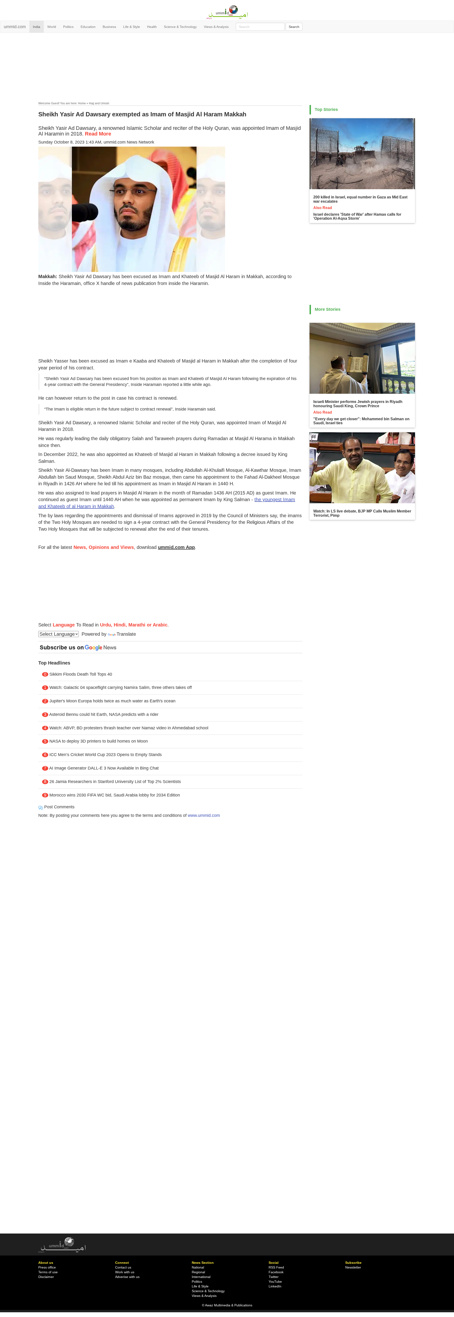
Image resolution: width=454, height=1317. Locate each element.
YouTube (275, 1281)
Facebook (276, 1272)
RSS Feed (276, 1267)
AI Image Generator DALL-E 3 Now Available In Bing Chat (104, 768)
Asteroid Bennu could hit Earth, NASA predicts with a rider (103, 714)
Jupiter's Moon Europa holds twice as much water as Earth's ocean (112, 701)
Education (88, 27)
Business (109, 27)
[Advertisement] (227, 68)
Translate (126, 634)
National (198, 1267)
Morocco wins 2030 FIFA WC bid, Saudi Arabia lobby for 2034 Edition (114, 795)
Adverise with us (127, 1277)
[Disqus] (170, 886)
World (51, 27)
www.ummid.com (204, 815)
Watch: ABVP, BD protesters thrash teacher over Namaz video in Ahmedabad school (128, 728)
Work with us (124, 1272)
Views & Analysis (216, 27)
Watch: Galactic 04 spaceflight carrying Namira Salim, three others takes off (120, 687)
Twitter (274, 1277)
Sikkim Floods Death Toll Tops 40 (80, 674)
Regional (198, 1272)
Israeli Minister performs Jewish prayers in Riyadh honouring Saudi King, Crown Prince (357, 404)
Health (152, 27)
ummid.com (15, 26)
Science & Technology (180, 27)
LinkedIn (275, 1286)
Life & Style (131, 27)
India (36, 27)
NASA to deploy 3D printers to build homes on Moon (98, 741)
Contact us (123, 1267)
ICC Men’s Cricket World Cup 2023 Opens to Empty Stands (105, 754)
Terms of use (48, 1272)
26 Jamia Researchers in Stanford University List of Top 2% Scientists (115, 781)
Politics (68, 27)
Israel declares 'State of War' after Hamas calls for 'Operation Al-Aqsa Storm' (357, 216)
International (201, 1277)
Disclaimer (46, 1277)
